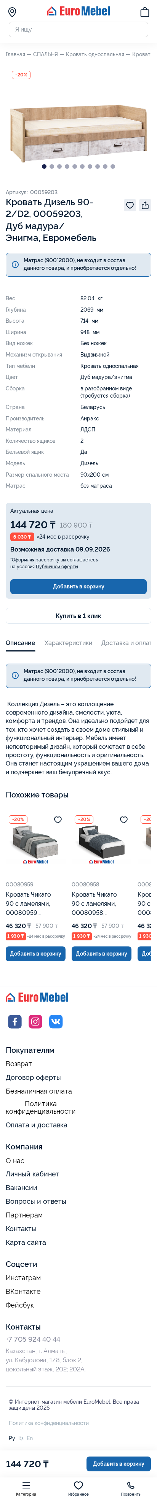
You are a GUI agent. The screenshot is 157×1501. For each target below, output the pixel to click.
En (30, 1438)
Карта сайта (26, 1242)
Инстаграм (23, 1278)
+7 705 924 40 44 (33, 1339)
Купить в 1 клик (78, 616)
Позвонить (131, 1494)
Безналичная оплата (39, 1091)
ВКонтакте (23, 1291)
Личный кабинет (32, 1174)
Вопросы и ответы (36, 1201)
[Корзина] (145, 13)
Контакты (21, 1229)
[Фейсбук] (15, 1028)
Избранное (78, 1494)
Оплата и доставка (36, 1125)
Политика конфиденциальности (41, 1108)
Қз (21, 1438)
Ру (12, 1438)
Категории (26, 1494)
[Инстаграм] (35, 1028)
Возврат (19, 1064)
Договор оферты (33, 1077)
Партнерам (24, 1215)
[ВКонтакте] (56, 1028)
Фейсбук (20, 1305)
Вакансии (21, 1188)
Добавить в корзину (78, 586)
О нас (15, 1161)
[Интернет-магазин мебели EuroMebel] (78, 13)
